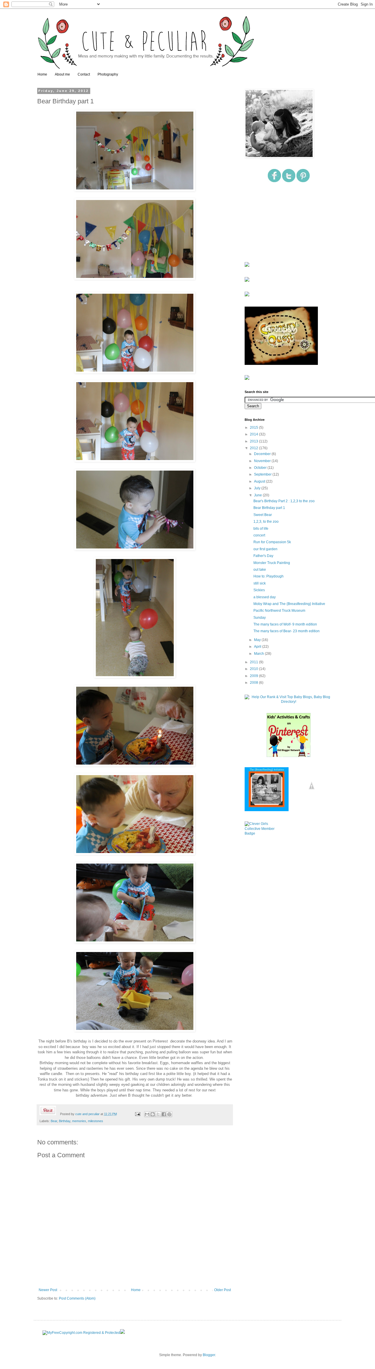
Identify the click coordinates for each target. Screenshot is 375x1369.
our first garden (265, 549)
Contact (84, 74)
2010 (254, 669)
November (263, 461)
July (257, 488)
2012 (254, 448)
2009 (254, 676)
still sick (259, 583)
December (263, 454)
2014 (254, 434)
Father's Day (263, 556)
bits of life (260, 529)
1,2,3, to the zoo (266, 521)
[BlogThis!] (153, 1114)
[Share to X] (158, 1114)
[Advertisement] (274, 222)
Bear (54, 1121)
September (263, 474)
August (260, 481)
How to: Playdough (268, 576)
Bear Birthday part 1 (269, 508)
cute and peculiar (87, 1114)
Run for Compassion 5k (272, 542)
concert (259, 535)
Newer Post (48, 1290)
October (260, 468)
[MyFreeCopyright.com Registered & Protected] (81, 1333)
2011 (254, 662)
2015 (254, 427)
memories (79, 1121)
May (258, 640)
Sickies (259, 590)
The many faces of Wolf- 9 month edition (285, 624)
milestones (95, 1121)
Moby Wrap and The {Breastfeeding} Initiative (289, 604)
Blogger (209, 1355)
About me (62, 74)
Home (42, 74)
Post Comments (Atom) (77, 1298)
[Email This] (147, 1114)
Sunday (259, 618)
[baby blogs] (289, 702)
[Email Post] (137, 1114)
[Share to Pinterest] (169, 1114)
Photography (108, 74)
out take (259, 570)
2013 (254, 441)
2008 (254, 683)
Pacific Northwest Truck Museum (279, 611)
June (258, 495)
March (259, 654)
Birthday (64, 1121)
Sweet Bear (262, 515)
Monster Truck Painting (271, 563)
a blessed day (264, 597)
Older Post (222, 1290)
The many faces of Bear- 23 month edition (286, 631)
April (258, 647)
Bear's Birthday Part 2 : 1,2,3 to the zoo (284, 501)
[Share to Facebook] (164, 1114)
